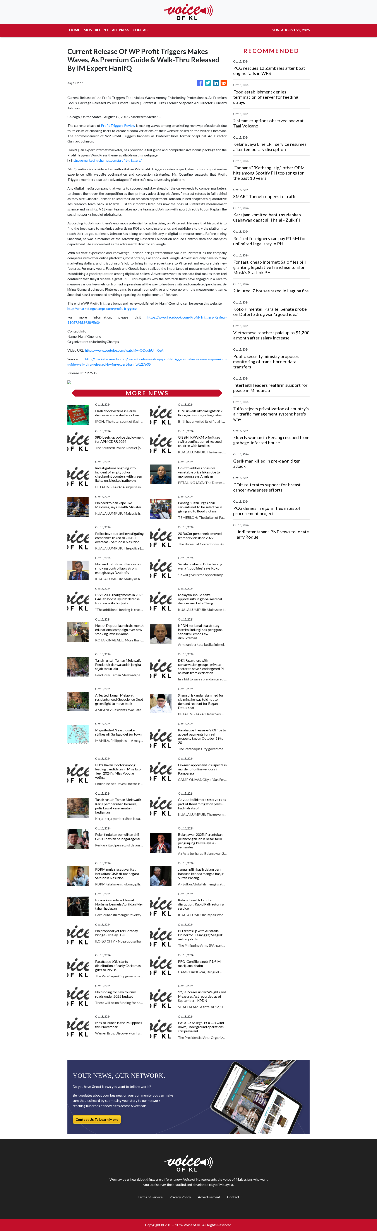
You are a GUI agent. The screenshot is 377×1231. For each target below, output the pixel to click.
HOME (74, 30)
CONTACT (141, 30)
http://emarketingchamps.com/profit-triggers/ (107, 160)
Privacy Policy (180, 1197)
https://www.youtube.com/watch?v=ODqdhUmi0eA (124, 350)
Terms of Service (150, 1197)
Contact (233, 1197)
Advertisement (209, 1197)
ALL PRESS (120, 30)
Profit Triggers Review (118, 125)
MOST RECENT (96, 30)
